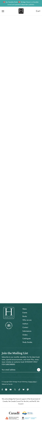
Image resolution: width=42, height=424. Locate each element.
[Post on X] (17, 212)
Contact (25, 327)
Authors (25, 323)
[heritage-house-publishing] (21, 11)
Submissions (27, 331)
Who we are (27, 320)
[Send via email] (24, 212)
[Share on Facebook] (13, 212)
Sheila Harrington (21, 95)
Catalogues (27, 338)
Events (25, 312)
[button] (28, 212)
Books (25, 316)
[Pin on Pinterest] (20, 212)
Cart (38, 11)
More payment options (21, 125)
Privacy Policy (32, 382)
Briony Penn (21, 97)
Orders (25, 335)
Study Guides (27, 342)
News (24, 309)
